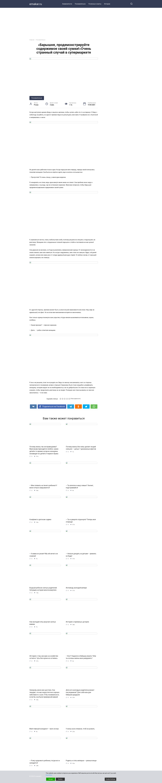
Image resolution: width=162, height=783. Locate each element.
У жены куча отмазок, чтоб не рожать (80, 729)
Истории (107, 4)
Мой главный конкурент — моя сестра (44, 729)
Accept (51, 779)
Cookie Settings (110, 779)
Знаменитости (67, 4)
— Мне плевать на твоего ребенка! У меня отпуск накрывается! (43, 486)
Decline (60, 779)
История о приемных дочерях (77, 622)
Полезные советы (94, 4)
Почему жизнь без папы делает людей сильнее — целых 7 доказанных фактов (81, 448)
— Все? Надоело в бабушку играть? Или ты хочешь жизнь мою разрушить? (81, 657)
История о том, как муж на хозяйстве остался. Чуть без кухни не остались (43, 657)
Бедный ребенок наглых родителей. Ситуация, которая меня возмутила (43, 589)
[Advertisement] (81, 22)
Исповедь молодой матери (76, 588)
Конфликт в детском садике (40, 519)
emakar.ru (35, 4)
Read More (49, 775)
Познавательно (80, 4)
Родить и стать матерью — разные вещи (81, 761)
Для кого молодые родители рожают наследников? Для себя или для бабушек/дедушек (80, 692)
